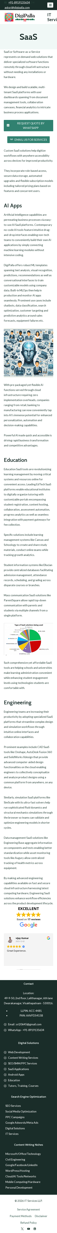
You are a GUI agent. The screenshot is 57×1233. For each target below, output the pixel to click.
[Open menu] (50, 5)
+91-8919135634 (19, 2)
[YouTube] (28, 1228)
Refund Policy (28, 1222)
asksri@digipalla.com (17, 7)
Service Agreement (28, 1209)
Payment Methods (21, 1216)
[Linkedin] (34, 1228)
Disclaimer (41, 1216)
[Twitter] (22, 1228)
